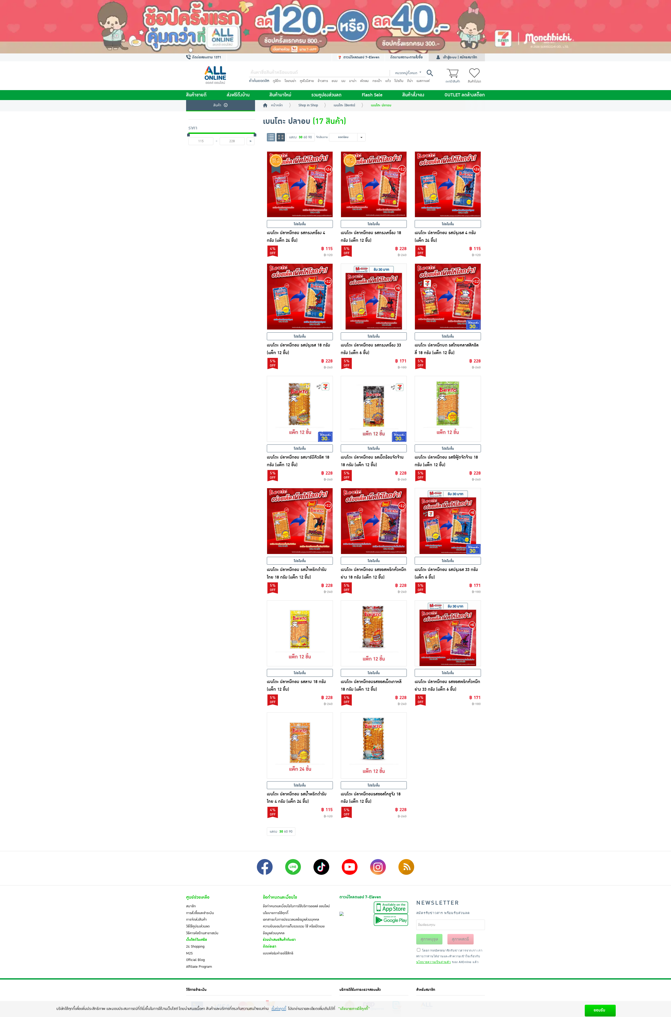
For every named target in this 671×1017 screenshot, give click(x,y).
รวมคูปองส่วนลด (326, 95)
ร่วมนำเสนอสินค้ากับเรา (279, 939)
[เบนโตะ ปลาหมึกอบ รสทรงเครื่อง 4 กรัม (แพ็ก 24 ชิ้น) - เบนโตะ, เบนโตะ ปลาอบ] (300, 184)
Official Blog (195, 960)
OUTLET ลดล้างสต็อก (465, 95)
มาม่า (352, 81)
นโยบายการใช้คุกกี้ (275, 913)
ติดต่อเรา (269, 946)
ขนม (335, 81)
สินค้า (217, 105)
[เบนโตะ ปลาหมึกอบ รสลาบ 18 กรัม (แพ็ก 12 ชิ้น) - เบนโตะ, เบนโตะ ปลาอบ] (300, 633)
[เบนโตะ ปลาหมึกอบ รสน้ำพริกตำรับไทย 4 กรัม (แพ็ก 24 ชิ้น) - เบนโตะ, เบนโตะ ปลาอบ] (300, 745)
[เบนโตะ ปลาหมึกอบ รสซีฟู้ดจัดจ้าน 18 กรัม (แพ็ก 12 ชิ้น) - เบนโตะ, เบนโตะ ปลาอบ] (448, 409)
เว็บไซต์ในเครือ (196, 939)
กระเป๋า (377, 81)
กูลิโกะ (277, 81)
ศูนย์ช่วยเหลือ (197, 897)
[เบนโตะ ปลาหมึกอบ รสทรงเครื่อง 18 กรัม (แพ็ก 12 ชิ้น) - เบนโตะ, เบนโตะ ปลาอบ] (374, 184)
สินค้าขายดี (196, 95)
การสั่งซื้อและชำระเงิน (200, 913)
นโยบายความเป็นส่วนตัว (433, 962)
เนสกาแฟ (423, 81)
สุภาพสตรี (460, 939)
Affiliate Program (199, 966)
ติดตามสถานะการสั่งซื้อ (406, 57)
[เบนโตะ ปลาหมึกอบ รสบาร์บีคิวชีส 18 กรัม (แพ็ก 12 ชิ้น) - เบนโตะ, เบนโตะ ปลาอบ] (300, 409)
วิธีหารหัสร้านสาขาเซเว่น (202, 933)
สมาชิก (191, 906)
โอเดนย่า (290, 81)
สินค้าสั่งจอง (413, 95)
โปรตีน (398, 81)
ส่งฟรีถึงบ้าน (238, 95)
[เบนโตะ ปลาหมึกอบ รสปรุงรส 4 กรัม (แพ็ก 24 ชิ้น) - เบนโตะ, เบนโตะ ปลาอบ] (448, 184)
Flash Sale (372, 95)
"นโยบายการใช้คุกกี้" (354, 1008)
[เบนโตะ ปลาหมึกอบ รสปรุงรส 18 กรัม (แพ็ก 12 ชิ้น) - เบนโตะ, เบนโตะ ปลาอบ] (300, 296)
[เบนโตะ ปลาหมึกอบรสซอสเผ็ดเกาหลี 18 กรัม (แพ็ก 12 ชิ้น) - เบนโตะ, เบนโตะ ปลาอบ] (374, 633)
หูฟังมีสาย (307, 81)
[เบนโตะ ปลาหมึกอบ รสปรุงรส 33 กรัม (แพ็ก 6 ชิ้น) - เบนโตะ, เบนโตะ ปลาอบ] (448, 521)
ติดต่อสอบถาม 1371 (206, 57)
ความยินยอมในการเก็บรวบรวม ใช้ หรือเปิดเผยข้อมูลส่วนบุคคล (294, 930)
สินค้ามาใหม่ (280, 95)
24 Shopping (195, 946)
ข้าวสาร (323, 81)
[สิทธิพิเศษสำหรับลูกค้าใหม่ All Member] (335, 26)
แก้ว (388, 81)
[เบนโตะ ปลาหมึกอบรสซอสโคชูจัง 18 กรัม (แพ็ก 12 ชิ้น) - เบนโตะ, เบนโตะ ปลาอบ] (374, 745)
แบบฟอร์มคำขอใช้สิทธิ (278, 953)
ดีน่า (410, 81)
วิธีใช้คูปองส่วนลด (198, 926)
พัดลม (364, 81)
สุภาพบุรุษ (429, 939)
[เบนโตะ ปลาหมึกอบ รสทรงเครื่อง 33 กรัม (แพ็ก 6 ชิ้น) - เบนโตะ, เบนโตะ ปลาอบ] (374, 296)
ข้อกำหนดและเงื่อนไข (280, 897)
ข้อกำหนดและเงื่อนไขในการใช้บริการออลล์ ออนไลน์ (296, 906)
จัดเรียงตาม (322, 137)
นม (343, 81)
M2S (189, 953)
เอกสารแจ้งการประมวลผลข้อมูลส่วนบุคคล (291, 919)
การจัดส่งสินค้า (196, 919)
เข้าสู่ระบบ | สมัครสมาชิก (460, 57)
